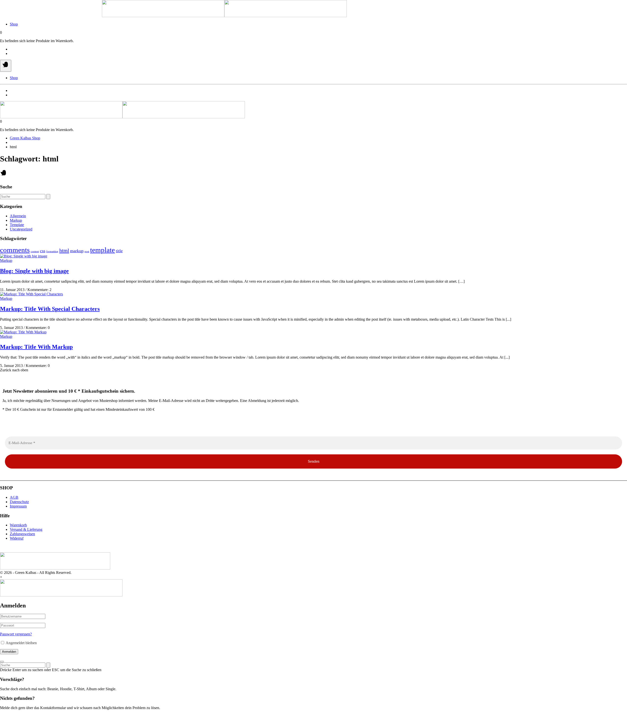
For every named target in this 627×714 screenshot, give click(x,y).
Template (17, 225)
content (35, 251)
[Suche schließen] (2, 661)
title (119, 250)
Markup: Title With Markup (36, 347)
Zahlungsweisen (22, 534)
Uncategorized (21, 229)
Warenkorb (18, 525)
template (102, 250)
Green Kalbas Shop (25, 138)
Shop (14, 24)
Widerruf (17, 538)
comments (15, 250)
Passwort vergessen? (16, 634)
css (42, 250)
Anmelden (9, 651)
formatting (52, 251)
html (64, 250)
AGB (14, 497)
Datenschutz (19, 502)
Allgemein (18, 216)
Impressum (18, 506)
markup (77, 250)
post (86, 251)
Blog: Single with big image (34, 271)
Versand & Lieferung (26, 529)
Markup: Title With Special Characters (50, 309)
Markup (16, 220)
